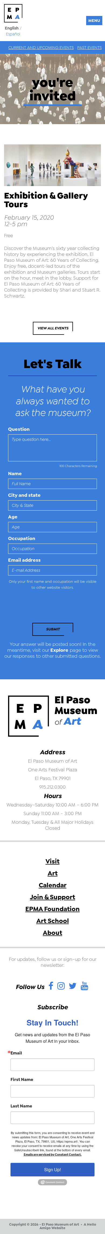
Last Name (21, 1106)
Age (13, 517)
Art (53, 873)
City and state (24, 495)
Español (13, 34)
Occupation (21, 538)
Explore (59, 650)
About (52, 933)
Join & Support (52, 897)
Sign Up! (52, 1169)
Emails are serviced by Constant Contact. (53, 1154)
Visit (53, 861)
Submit (53, 629)
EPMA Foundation (52, 909)
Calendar (52, 885)
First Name (21, 1079)
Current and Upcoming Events (41, 47)
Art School (52, 921)
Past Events (89, 47)
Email (16, 1053)
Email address (24, 560)
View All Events (52, 328)
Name (15, 474)
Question (19, 429)
